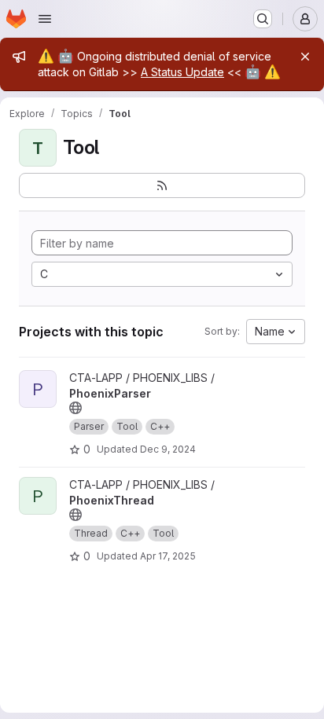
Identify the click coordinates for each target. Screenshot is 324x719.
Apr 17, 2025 (168, 556)
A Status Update (182, 72)
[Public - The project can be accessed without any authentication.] (75, 408)
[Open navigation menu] (44, 18)
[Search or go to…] (262, 18)
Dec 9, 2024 (168, 449)
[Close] (305, 56)
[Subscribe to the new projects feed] (162, 185)
